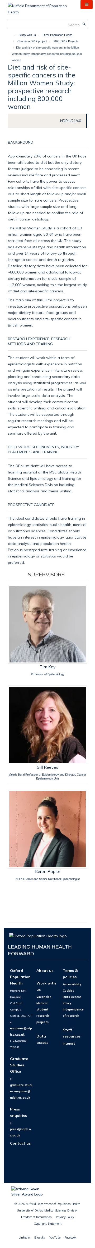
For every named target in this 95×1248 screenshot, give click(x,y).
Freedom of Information (36, 1217)
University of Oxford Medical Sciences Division (47, 1210)
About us (44, 970)
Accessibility (72, 984)
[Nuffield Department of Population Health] (40, 7)
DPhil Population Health (57, 34)
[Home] (12, 35)
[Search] (84, 24)
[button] (86, 4)
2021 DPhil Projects (66, 41)
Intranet (69, 1043)
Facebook (70, 1237)
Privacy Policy (65, 1217)
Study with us (27, 34)
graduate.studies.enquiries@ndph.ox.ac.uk (21, 1091)
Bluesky (39, 1237)
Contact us (20, 1143)
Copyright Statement (47, 1223)
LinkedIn (24, 1237)
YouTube (54, 1237)
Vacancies (43, 997)
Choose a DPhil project (32, 41)
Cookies (68, 990)
